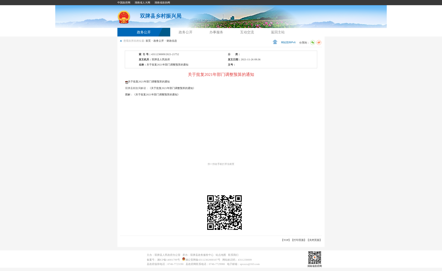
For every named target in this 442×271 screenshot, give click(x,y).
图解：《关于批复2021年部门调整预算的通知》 (152, 94)
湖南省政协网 (162, 2)
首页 (148, 40)
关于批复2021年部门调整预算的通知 (149, 81)
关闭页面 (314, 240)
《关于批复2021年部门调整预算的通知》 (171, 88)
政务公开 (144, 32)
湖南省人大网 (142, 2)
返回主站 (278, 32)
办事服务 (216, 32)
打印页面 (299, 240)
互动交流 (247, 32)
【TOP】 (286, 240)
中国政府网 (123, 2)
